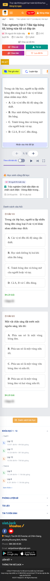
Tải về (38, 47)
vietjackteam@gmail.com (19, 548)
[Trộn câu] (37, 161)
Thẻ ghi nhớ (13, 71)
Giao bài (15, 53)
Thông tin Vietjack (12, 565)
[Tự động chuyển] (31, 161)
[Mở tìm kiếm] (22, 13)
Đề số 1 (5, 62)
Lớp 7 (4, 19)
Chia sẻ (14, 47)
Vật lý (11, 19)
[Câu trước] (17, 153)
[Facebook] (4, 531)
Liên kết (6, 560)
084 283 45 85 (15, 544)
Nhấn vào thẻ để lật (25, 144)
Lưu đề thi (38, 53)
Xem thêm (7, 488)
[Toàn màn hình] (44, 161)
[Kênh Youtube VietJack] (10, 531)
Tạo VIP (31, 13)
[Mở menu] (11, 13)
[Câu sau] (33, 153)
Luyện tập (33, 71)
